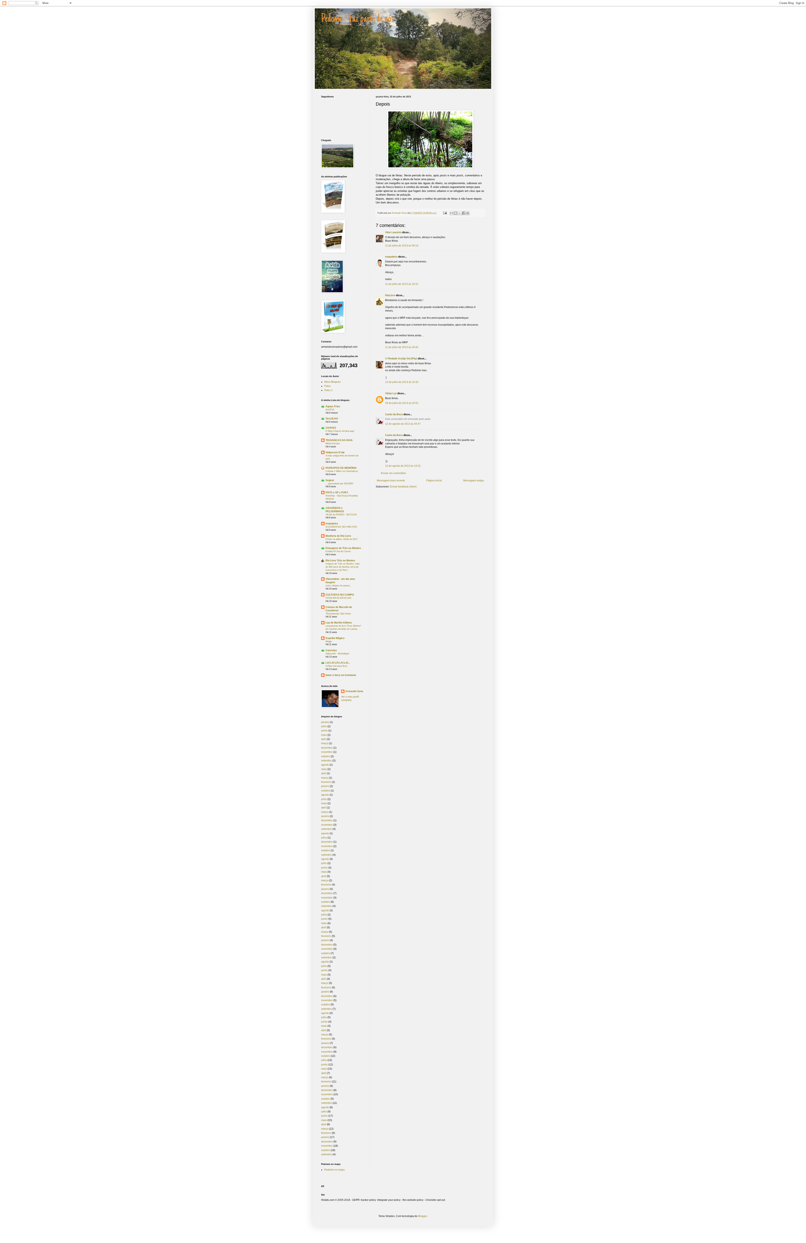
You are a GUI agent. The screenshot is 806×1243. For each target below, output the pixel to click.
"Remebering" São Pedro (338, 613)
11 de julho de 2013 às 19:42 (401, 347)
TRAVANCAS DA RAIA (339, 440)
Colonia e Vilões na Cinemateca (342, 471)
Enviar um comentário (393, 473)
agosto (325, 764)
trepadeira (391, 256)
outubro (325, 756)
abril (323, 739)
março (324, 743)
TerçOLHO (332, 418)
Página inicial (434, 480)
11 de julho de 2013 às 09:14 (401, 245)
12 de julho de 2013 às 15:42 (402, 382)
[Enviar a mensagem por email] (452, 213)
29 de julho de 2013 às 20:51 (402, 403)
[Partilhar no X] (460, 213)
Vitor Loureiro (393, 232)
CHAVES (331, 427)
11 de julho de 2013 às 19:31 (401, 284)
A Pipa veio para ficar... (337, 666)
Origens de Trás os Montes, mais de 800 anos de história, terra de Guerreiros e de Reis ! (343, 566)
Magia (329, 641)
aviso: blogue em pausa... (339, 585)
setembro (326, 760)
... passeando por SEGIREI (339, 483)
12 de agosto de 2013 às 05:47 (403, 423)
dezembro (327, 747)
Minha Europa (333, 443)
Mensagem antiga (473, 480)
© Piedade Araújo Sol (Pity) (401, 358)
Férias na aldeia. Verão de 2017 (342, 539)
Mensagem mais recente (391, 480)
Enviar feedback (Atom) (403, 486)
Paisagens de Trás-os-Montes (343, 548)
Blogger (422, 1216)
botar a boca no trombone (341, 675)
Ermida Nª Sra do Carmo (338, 551)
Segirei (330, 480)
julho (324, 726)
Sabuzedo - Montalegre (337, 653)
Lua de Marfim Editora (339, 622)
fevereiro (326, 782)
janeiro (325, 722)
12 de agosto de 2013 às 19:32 (403, 465)
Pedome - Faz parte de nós (357, 19)
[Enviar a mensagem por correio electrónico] (444, 213)
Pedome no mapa (334, 1169)
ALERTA (330, 409)
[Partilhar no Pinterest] (468, 213)
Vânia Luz (391, 393)
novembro (327, 752)
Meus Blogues (332, 381)
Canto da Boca (394, 414)
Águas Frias (333, 406)
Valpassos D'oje (335, 452)
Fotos (327, 386)
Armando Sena (354, 691)
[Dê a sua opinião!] (456, 213)
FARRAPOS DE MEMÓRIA (341, 467)
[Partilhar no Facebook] (464, 213)
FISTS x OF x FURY (337, 492)
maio (324, 734)
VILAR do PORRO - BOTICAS (341, 514)
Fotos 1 (328, 390)
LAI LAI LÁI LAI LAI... (338, 662)
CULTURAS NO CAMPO (340, 594)
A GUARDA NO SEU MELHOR (341, 526)
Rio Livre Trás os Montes (340, 560)
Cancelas (331, 650)
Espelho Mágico (335, 638)
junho (324, 730)
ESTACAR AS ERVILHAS (338, 598)
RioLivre (390, 295)
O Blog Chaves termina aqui (340, 431)
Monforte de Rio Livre (338, 535)
